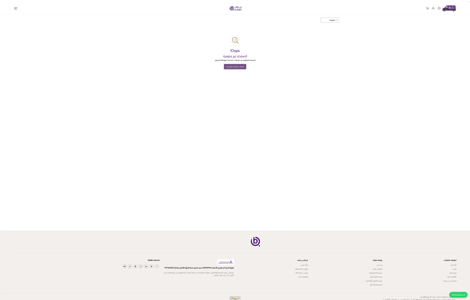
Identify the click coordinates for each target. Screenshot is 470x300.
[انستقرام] (140, 266)
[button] (15, 8)
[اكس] (151, 266)
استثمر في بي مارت (449, 281)
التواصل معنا (451, 277)
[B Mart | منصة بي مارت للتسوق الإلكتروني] (235, 8)
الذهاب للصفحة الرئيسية (235, 67)
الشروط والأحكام (376, 285)
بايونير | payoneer (301, 269)
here (229, 60)
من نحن (379, 265)
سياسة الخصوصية (375, 273)
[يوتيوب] (124, 266)
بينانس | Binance (302, 273)
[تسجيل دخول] (433, 8)
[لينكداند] (146, 266)
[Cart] (427, 8)
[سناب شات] (135, 266)
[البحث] (439, 8)
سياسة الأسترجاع (376, 277)
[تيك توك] (130, 266)
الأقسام (453, 265)
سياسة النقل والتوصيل (374, 281)
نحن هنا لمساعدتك (458, 295)
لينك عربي (304, 265)
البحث (454, 269)
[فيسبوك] (157, 266)
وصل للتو (453, 273)
